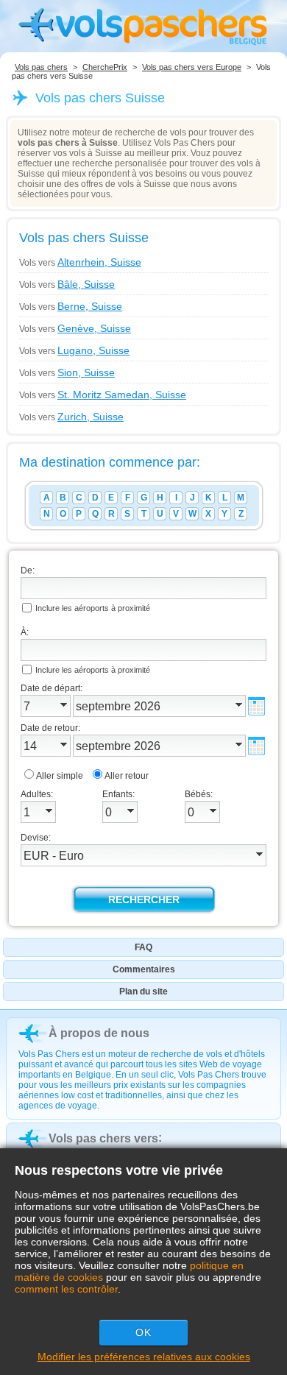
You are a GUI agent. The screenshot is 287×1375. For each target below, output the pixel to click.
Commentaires (144, 969)
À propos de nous (99, 1033)
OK (143, 1332)
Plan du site (143, 991)
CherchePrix (104, 67)
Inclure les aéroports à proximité (92, 608)
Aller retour (126, 776)
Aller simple (59, 776)
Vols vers (80, 262)
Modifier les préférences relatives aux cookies (144, 1356)
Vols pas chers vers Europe (191, 67)
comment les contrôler (66, 1289)
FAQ (143, 947)
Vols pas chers (41, 67)
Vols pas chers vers (103, 1138)
